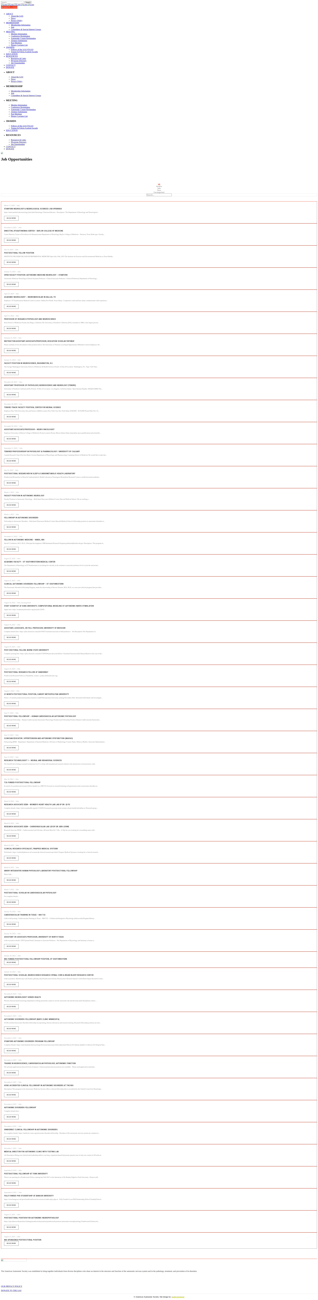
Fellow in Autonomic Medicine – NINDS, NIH (24, 540)
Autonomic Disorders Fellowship (20, 1107)
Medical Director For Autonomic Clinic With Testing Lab (31, 1152)
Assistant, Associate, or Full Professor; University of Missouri (34, 628)
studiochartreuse (178, 1297)
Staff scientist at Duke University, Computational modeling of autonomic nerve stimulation (49, 606)
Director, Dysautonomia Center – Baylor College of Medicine (33, 231)
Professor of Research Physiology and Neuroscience (30, 319)
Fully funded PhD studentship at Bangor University (29, 1196)
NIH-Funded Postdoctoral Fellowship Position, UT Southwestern (35, 959)
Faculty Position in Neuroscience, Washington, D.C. (28, 363)
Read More (11, 218)
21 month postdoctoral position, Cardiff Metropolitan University (36, 694)
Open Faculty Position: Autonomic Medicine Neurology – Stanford (36, 275)
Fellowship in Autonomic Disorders (21, 518)
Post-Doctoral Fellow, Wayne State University (26, 650)
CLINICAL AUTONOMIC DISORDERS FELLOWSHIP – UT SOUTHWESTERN (33, 584)
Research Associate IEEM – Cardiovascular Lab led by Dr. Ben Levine (36, 826)
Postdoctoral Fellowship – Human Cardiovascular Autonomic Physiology (40, 716)
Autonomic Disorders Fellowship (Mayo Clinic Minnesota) (31, 1019)
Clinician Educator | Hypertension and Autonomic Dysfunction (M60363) (38, 738)
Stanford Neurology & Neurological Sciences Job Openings (33, 209)
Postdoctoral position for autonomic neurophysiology (31, 1218)
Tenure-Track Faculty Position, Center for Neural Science (32, 407)
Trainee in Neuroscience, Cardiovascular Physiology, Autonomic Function (40, 1063)
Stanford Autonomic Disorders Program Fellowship (29, 1041)
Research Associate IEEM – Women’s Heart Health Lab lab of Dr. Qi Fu (37, 804)
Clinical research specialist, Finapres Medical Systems (31, 849)
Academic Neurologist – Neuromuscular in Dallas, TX (30, 297)
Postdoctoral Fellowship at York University (26, 1174)
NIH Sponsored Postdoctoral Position (22, 1240)
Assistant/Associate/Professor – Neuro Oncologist (29, 429)
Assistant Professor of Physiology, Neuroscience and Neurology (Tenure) (40, 385)
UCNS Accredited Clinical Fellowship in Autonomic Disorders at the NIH (38, 1085)
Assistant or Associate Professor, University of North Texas (34, 937)
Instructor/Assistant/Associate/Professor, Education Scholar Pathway (39, 341)
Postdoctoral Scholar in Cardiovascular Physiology (30, 893)
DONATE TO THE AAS (11, 1290)
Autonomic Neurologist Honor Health (22, 997)
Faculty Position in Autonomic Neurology (24, 495)
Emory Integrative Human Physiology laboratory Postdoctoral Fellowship (40, 871)
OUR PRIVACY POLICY (11, 1286)
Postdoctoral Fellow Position (19, 253)
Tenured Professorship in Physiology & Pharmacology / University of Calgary (42, 451)
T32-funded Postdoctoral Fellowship (22, 782)
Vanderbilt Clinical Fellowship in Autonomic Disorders (31, 1129)
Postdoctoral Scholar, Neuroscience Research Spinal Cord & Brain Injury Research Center (49, 975)
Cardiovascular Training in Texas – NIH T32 (24, 915)
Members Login (9, 7)
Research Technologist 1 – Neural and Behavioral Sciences (33, 760)
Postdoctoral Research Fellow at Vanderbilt (26, 672)
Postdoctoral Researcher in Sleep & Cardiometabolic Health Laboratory (39, 473)
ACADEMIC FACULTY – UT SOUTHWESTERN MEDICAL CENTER (29, 562)
